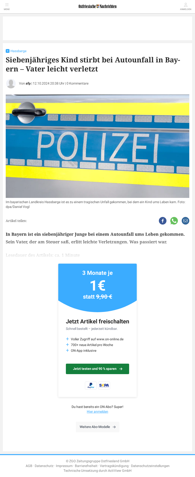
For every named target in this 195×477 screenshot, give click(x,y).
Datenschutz (44, 465)
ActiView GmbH (120, 470)
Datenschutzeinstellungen (150, 465)
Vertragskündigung (114, 465)
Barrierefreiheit (86, 465)
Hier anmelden (97, 411)
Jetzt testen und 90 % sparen (95, 368)
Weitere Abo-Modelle (95, 426)
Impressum (64, 465)
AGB (29, 465)
